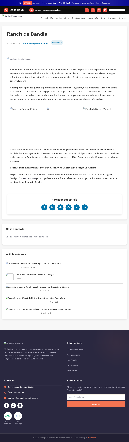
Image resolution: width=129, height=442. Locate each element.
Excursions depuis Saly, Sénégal (54, 287)
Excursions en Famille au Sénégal (56, 309)
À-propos (112, 18)
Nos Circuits (72, 360)
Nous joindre (72, 370)
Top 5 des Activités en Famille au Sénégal (35, 274)
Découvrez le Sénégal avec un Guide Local (41, 263)
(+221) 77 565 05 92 (16, 392)
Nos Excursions (78, 18)
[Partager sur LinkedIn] (52, 207)
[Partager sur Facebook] (44, 207)
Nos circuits (93, 18)
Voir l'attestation (103, 3)
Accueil (44, 18)
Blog (103, 18)
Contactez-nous (27, 178)
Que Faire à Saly (57, 298)
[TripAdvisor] (87, 10)
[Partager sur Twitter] (77, 207)
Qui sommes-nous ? (75, 349)
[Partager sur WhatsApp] (60, 207)
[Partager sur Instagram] (69, 207)
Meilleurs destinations (59, 18)
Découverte (56, 42)
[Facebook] (93, 10)
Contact (122, 18)
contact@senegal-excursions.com (23, 398)
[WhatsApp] (99, 10)
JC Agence (91, 438)
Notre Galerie (72, 365)
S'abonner (96, 404)
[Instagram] (105, 10)
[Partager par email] (85, 207)
